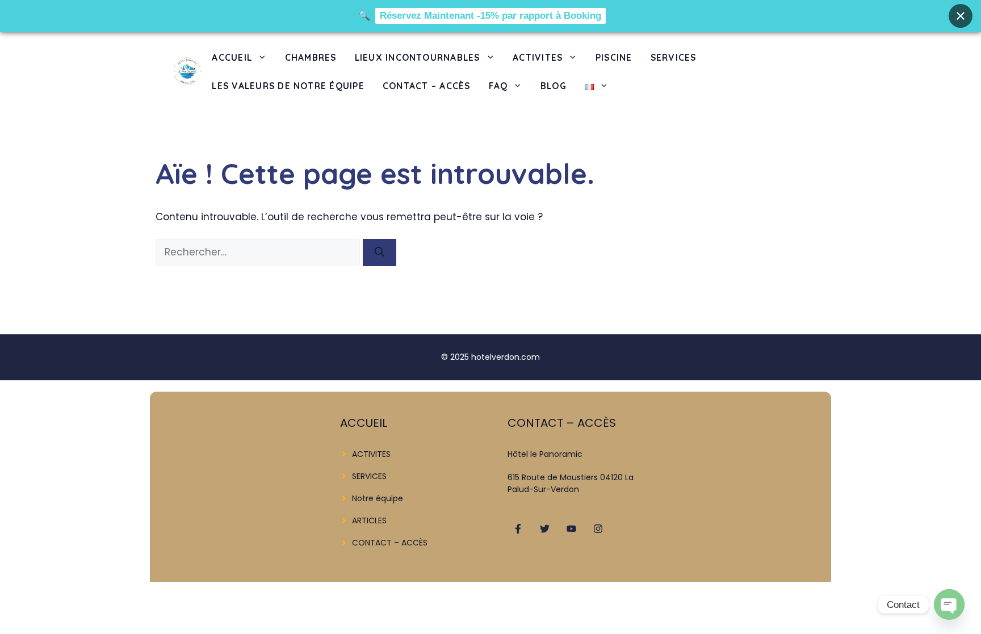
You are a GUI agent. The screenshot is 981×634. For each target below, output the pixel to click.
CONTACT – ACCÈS (427, 85)
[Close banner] (960, 16)
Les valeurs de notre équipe (288, 85)
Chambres (311, 57)
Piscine (614, 57)
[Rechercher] (379, 252)
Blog (553, 85)
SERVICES (674, 57)
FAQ (498, 85)
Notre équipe (377, 498)
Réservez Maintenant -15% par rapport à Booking (490, 15)
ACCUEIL (232, 57)
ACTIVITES (538, 57)
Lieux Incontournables (417, 57)
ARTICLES (369, 520)
